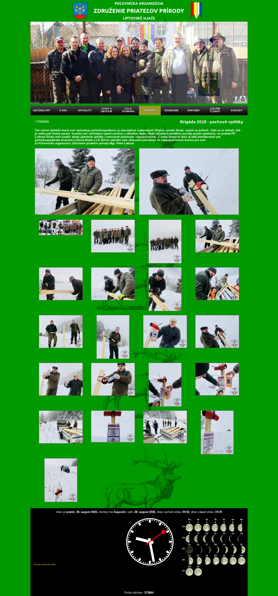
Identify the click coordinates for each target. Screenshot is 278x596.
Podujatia (43, 121)
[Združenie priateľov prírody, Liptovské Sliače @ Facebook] (235, 98)
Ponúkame (172, 110)
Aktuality (85, 110)
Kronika (150, 110)
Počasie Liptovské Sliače (45, 564)
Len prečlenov (215, 110)
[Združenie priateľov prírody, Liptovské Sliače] (139, 11)
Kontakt (237, 110)
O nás (63, 110)
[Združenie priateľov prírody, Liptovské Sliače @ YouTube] (243, 98)
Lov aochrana (128, 110)
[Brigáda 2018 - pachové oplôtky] (61, 241)
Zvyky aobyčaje (106, 110)
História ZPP (41, 110)
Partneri (193, 110)
